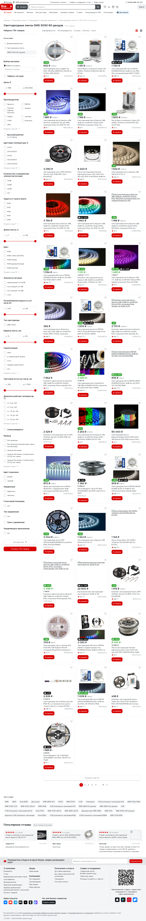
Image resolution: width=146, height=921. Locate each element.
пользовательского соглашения (80, 913)
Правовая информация (13, 885)
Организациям (35, 882)
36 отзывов (113, 832)
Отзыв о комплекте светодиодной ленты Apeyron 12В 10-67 (19, 836)
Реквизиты (8, 871)
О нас (6, 874)
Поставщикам (34, 879)
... (99, 785)
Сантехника (108, 12)
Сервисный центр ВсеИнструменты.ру (88, 872)
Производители (10, 882)
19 (103, 785)
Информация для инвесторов (15, 877)
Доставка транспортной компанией (64, 875)
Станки (79, 12)
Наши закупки (34, 887)
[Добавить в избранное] (71, 37)
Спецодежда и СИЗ (93, 12)
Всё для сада (41, 12)
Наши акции (33, 871)
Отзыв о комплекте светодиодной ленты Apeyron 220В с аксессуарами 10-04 (114, 836)
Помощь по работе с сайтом (91, 879)
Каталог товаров (10, 893)
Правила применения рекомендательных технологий (16, 889)
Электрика (53, 12)
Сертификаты (9, 879)
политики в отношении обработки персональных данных (44, 913)
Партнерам (33, 884)
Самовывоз (59, 879)
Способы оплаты (61, 882)
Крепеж (30, 12)
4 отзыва (65, 832)
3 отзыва (19, 832)
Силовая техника (67, 12)
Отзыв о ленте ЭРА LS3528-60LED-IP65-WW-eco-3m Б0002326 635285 (66, 836)
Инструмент (19, 12)
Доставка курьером (63, 871)
